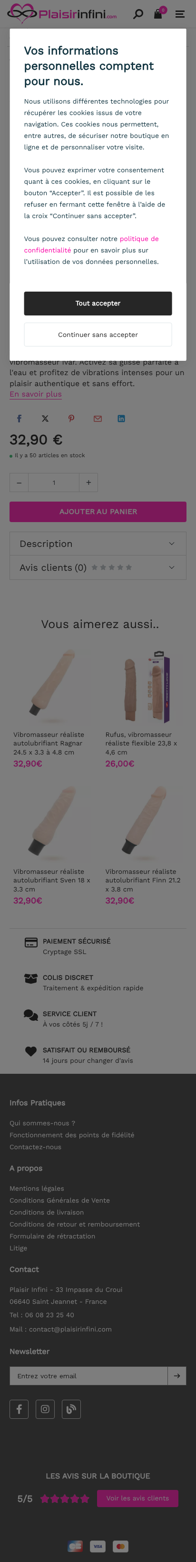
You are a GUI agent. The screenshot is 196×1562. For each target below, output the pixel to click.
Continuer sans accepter (98, 335)
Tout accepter (98, 303)
